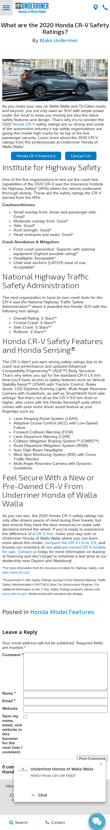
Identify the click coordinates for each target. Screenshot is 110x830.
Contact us (27, 551)
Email (8, 701)
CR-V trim (44, 533)
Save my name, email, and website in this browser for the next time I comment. (12, 734)
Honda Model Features (62, 611)
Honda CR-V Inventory (36, 155)
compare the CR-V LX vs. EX (70, 542)
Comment (12, 654)
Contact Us (81, 155)
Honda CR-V (23, 124)
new (49, 547)
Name (9, 693)
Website (10, 708)
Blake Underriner (58, 40)
